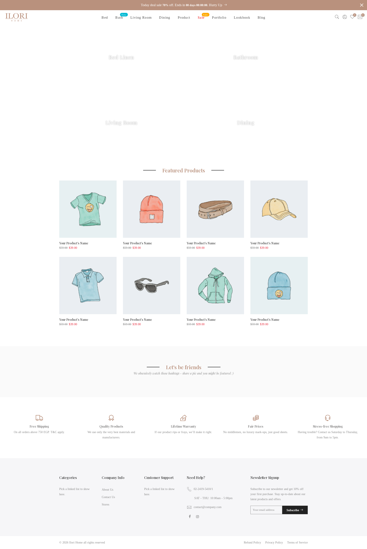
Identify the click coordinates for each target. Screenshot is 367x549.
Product (184, 17)
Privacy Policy (274, 542)
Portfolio (219, 17)
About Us (107, 489)
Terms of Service (297, 542)
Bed (105, 17)
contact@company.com (208, 507)
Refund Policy (252, 542)
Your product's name (73, 243)
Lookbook (242, 17)
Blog (261, 17)
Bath (120, 17)
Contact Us (108, 497)
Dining (164, 17)
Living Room (141, 17)
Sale (203, 17)
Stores (105, 504)
